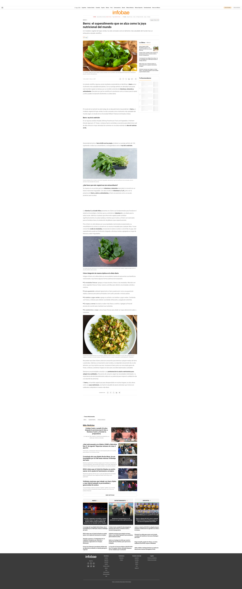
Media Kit (137, 568)
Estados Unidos (90, 7)
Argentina (84, 7)
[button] (2, 7)
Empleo (121, 560)
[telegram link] (91, 566)
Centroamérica (117, 7)
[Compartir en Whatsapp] (120, 79)
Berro (85, 419)
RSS (106, 576)
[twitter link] (91, 563)
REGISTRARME (228, 7)
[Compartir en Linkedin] (129, 79)
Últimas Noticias (130, 7)
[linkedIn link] (94, 566)
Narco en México (156, 7)
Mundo (123, 7)
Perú (111, 7)
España (103, 7)
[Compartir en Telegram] (132, 79)
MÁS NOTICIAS (110, 495)
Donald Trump (129, 16)
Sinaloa (148, 16)
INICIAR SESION (237, 7)
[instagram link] (94, 563)
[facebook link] (88, 563)
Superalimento (92, 419)
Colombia (98, 7)
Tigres (116, 16)
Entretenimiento (147, 7)
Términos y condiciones (152, 558)
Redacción (121, 558)
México (107, 7)
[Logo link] (121, 12)
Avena (134, 16)
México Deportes (139, 7)
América (106, 558)
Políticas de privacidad (152, 560)
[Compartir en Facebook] (123, 79)
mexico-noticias (101, 419)
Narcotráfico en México (104, 16)
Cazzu (145, 16)
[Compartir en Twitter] (126, 79)
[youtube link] (88, 566)
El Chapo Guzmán (139, 16)
